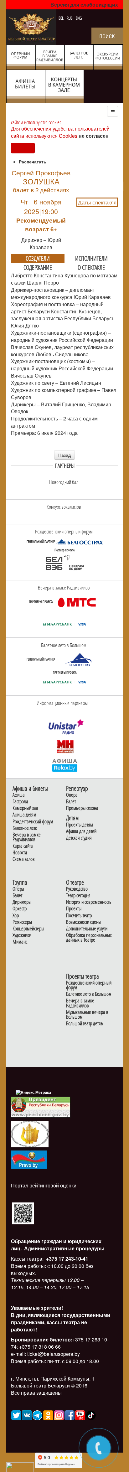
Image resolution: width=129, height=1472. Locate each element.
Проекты (73, 908)
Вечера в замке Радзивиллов (27, 837)
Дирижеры (22, 902)
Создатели (38, 258)
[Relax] (65, 765)
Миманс (20, 941)
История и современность (88, 902)
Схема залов (24, 859)
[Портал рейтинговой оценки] (23, 1213)
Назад (64, 455)
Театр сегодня (78, 895)
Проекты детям (79, 824)
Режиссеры (22, 922)
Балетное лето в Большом (88, 994)
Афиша (19, 795)
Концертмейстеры (28, 928)
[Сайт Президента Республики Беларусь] (40, 1106)
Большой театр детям (85, 1023)
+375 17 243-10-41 (66, 1258)
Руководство (77, 889)
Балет (71, 801)
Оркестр (20, 908)
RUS (70, 18)
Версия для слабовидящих (84, 4)
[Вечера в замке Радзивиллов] (76, 602)
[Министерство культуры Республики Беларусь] (30, 1133)
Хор (16, 915)
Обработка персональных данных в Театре (89, 937)
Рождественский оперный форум (88, 985)
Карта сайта (23, 846)
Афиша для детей (81, 831)
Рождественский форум (33, 821)
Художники (22, 935)
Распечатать (32, 161)
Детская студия (79, 838)
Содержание (37, 267)
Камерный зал (25, 808)
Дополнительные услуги (86, 928)
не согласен (94, 135)
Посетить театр (79, 915)
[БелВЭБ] (64, 563)
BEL (61, 18)
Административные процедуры (64, 1248)
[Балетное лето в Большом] (79, 659)
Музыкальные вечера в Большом (87, 1014)
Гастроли (20, 801)
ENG (79, 18)
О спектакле (91, 267)
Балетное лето (25, 828)
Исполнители (91, 258)
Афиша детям (24, 814)
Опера (72, 795)
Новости (20, 852)
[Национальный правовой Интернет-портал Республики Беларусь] (29, 1158)
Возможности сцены (83, 922)
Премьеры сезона (82, 808)
